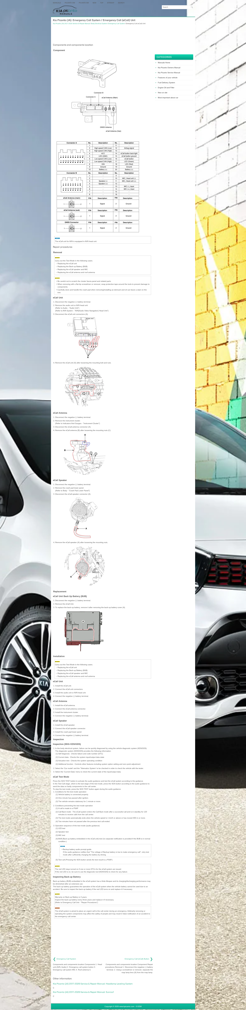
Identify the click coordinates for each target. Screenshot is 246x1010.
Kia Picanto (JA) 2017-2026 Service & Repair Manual (71, 23)
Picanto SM (84, 3)
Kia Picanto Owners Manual (169, 68)
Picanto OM (70, 3)
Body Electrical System (99, 23)
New (94, 3)
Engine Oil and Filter (166, 88)
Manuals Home (164, 63)
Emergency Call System (116, 23)
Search (121, 3)
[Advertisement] (103, 33)
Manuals (57, 3)
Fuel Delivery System (166, 83)
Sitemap (110, 3)
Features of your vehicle (167, 78)
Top (101, 3)
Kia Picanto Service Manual (169, 73)
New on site (162, 93)
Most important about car (168, 98)
